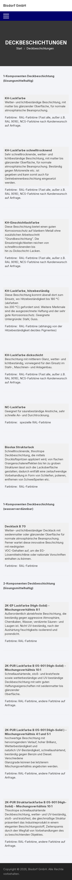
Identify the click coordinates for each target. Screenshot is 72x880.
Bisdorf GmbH (14, 5)
